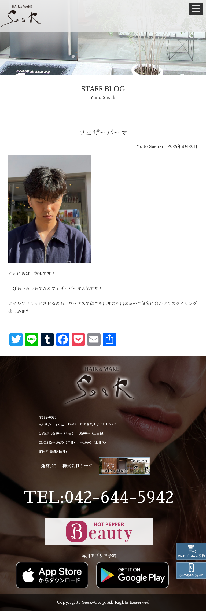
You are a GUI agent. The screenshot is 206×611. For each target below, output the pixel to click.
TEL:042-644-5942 (99, 497)
